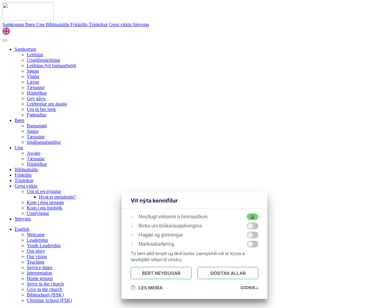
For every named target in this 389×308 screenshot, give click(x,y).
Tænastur (36, 87)
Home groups (40, 278)
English (22, 229)
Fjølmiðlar (36, 114)
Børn (30, 24)
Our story (36, 251)
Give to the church (44, 289)
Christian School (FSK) (49, 300)
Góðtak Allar (228, 273)
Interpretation (39, 272)
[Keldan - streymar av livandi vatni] (27, 19)
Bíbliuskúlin (58, 24)
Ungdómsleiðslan (43, 60)
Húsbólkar (37, 92)
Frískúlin (80, 24)
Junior (33, 131)
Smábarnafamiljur (44, 142)
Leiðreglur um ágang (47, 103)
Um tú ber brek (41, 109)
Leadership (37, 240)
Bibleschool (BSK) (45, 294)
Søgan (33, 71)
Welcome (36, 234)
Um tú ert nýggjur (44, 191)
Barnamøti (37, 125)
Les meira (151, 288)
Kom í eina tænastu (45, 202)
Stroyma (141, 24)
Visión (33, 76)
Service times (39, 267)
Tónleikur (99, 24)
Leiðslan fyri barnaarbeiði (51, 65)
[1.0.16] (249, 287)
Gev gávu (36, 98)
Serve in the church (45, 283)
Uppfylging (38, 213)
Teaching (35, 262)
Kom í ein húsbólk (44, 207)
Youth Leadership (44, 245)
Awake (33, 153)
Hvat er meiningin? (57, 196)
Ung (41, 24)
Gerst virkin (121, 24)
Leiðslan (35, 54)
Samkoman (13, 24)
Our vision (37, 256)
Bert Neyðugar (161, 273)
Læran (33, 82)
